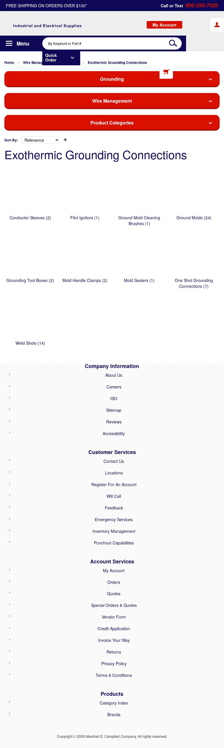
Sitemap (113, 410)
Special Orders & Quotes (114, 605)
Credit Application (114, 628)
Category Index (114, 703)
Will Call (113, 496)
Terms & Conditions (114, 675)
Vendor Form (114, 617)
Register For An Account (113, 484)
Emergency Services (114, 519)
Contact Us (114, 461)
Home (9, 62)
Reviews (114, 422)
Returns (113, 652)
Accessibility (114, 433)
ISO (113, 398)
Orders (113, 582)
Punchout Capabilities (114, 543)
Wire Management (38, 62)
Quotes (113, 593)
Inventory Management (113, 531)
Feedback (114, 508)
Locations (114, 473)
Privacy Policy (114, 663)
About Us (113, 375)
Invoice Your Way (114, 640)
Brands (113, 714)
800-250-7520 (202, 5)
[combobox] (112, 43)
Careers (113, 387)
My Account (114, 570)
